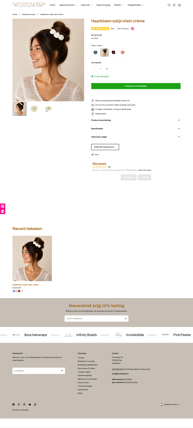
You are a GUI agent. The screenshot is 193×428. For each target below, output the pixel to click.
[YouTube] (29, 404)
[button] (179, 5)
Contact (81, 358)
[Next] (78, 60)
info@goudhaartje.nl (120, 373)
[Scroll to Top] (188, 414)
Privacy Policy (83, 383)
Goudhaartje (23, 410)
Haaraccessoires (28, 14)
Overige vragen (84, 372)
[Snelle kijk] (47, 278)
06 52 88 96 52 (118, 369)
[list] (48, 60)
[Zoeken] (169, 5)
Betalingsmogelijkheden (88, 365)
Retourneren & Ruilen (86, 368)
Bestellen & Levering (86, 361)
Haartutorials (83, 390)
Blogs (80, 393)
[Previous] (18, 60)
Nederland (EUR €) (171, 404)
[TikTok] (35, 405)
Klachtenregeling (85, 375)
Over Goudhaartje (85, 386)
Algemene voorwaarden (87, 379)
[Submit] (125, 318)
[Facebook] (13, 404)
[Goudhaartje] (28, 5)
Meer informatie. (145, 170)
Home (14, 14)
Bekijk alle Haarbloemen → (105, 147)
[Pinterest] (19, 404)
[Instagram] (24, 404)
